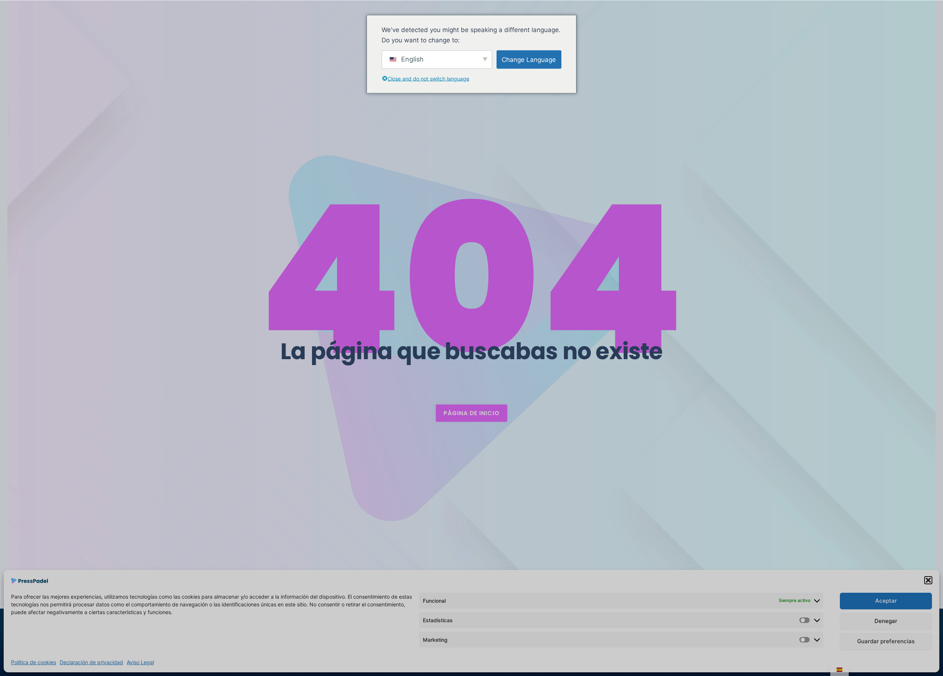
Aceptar (886, 600)
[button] (928, 580)
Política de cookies (33, 662)
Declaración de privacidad (91, 662)
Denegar (885, 620)
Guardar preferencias (886, 641)
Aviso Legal (140, 662)
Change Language (529, 59)
